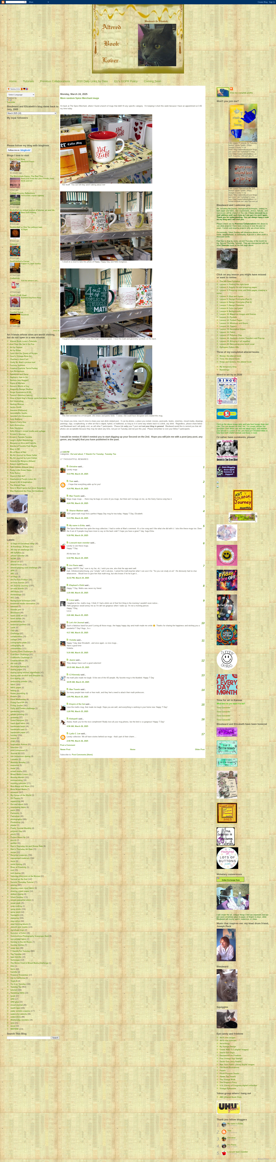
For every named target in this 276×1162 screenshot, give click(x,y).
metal (12, 768)
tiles (12, 966)
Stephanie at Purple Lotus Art (23, 479)
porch (13, 834)
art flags (14, 577)
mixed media (16, 771)
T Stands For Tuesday (20, 951)
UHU (12, 999)
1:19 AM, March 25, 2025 (77, 593)
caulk (12, 628)
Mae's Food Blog (17, 159)
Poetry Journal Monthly (20, 828)
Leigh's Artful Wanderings (21, 440)
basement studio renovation (22, 603)
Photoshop (15, 822)
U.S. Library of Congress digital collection (238, 1085)
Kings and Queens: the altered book (236, 362)
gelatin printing (17, 714)
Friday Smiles (16, 705)
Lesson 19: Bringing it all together (235, 341)
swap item (15, 948)
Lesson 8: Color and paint (231, 308)
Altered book (16, 565)
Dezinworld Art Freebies (230, 1055)
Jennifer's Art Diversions (21, 416)
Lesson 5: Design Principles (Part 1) (236, 299)
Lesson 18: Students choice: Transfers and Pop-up (242, 338)
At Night (24, 230)
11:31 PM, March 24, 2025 (78, 578)
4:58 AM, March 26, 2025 (77, 726)
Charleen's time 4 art (19, 359)
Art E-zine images (227, 1038)
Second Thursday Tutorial (21, 882)
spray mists (15, 909)
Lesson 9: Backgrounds (230, 311)
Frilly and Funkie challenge (22, 708)
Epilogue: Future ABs (229, 347)
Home (13, 81)
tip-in (12, 969)
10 (203, 623)
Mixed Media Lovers (19, 774)
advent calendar (17, 556)
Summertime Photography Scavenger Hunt (29, 936)
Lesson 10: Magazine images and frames (238, 314)
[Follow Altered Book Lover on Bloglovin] (33, 150)
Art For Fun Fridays (19, 580)
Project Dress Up (17, 837)
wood (12, 1026)
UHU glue (14, 1002)
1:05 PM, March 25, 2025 (77, 697)
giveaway (14, 717)
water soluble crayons (20, 1011)
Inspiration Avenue (18, 744)
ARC (12, 574)
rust (12, 870)
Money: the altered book (230, 356)
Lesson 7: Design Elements (232, 305)
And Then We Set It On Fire (22, 344)
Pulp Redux (15, 473)
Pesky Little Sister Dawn (20, 470)
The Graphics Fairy (228, 1082)
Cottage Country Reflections (22, 193)
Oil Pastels (15, 798)
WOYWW (14, 1029)
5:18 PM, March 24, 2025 (77, 535)
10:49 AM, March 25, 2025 (78, 682)
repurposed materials (19, 858)
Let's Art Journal (76, 622)
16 (203, 719)
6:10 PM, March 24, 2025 (77, 558)
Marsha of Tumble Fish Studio (23, 446)
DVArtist (13, 244)
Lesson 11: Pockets (228, 317)
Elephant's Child (76, 585)
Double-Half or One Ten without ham (26, 227)
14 (203, 689)
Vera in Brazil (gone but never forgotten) (28, 488)
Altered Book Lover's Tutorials (23, 341)
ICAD (12, 741)
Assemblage (15, 595)
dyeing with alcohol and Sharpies (25, 675)
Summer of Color (18, 933)
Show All (56, 330)
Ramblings (224, 370)
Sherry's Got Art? (17, 476)
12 (203, 660)
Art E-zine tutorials (228, 1040)
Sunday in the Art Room (21, 942)
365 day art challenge (19, 550)
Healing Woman (17, 404)
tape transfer (16, 957)
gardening (15, 711)
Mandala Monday (18, 762)
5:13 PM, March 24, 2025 (77, 518)
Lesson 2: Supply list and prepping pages (238, 287)
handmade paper (17, 732)
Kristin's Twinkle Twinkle (21, 437)
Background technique (20, 601)
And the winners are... (30, 281)
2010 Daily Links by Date (92, 81)
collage (13, 639)
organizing (15, 801)
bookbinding (16, 621)
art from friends (17, 583)
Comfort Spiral (16, 312)
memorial (14, 765)
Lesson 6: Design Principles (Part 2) (236, 302)
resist (12, 861)
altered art (14, 562)
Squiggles (15, 915)
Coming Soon (152, 81)
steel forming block (19, 924)
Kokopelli (73, 719)
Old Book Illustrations (229, 1067)
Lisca (71, 600)
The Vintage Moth (227, 1079)
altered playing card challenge (23, 568)
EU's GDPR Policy (126, 81)
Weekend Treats (27, 162)
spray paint (15, 912)
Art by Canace (16, 347)
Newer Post (65, 749)
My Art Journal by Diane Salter (23, 455)
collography (15, 646)
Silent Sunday (16, 897)
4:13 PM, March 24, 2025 (77, 474)
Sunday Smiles (17, 945)
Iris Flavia (73, 565)
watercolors (15, 1017)
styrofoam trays (17, 930)
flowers (13, 696)
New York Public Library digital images (237, 1064)
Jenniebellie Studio (18, 413)
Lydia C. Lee (74, 734)
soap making (16, 906)
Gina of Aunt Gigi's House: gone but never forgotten (33, 398)
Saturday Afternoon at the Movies (25, 876)
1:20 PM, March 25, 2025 (77, 711)
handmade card (17, 729)
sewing (13, 885)
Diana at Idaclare (17, 383)
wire (12, 1023)
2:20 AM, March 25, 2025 (77, 615)
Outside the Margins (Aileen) (22, 461)
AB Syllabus (15, 553)
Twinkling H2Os (17, 993)
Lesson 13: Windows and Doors (234, 323)
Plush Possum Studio (229, 1073)
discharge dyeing (18, 666)
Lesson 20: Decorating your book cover (237, 344)
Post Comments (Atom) (82, 755)
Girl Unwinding (16, 401)
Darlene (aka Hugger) (19, 380)
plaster (13, 825)
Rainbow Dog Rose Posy (31, 298)
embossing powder (19, 681)
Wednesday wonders (19, 1020)
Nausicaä (25, 315)
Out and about (16, 804)
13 (203, 675)
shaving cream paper (19, 891)
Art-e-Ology (225, 1043)
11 (203, 640)
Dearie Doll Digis (227, 1053)
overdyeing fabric (18, 807)
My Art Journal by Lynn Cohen (23, 458)
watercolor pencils (18, 1014)
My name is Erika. (77, 525)
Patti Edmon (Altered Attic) (22, 467)
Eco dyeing (15, 678)
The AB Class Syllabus (230, 281)
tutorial (13, 990)
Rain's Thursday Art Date (21, 849)
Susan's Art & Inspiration (21, 482)
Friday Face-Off (17, 702)
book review (15, 618)
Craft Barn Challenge (19, 654)
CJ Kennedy (74, 675)
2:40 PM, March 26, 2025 (77, 741)
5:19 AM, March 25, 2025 (77, 653)
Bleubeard (15, 613)
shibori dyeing (16, 894)
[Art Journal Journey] (243, 500)
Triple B (13, 981)
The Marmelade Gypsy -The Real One (26, 176)
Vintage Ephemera (228, 1088)
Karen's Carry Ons (18, 422)
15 (203, 704)
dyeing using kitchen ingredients (25, 672)
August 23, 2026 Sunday (31, 264)
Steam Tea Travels (228, 1076)
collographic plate (18, 642)
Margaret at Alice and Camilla (23, 443)
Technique (15, 960)
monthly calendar (18, 783)
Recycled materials (18, 855)
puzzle (13, 840)
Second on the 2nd (18, 879)
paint (12, 810)
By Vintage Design (228, 1046)
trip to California (17, 978)
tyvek (12, 996)
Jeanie (72, 660)
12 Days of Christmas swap (22, 544)
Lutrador (14, 759)
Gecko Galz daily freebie (230, 1061)
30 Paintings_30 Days (19, 547)
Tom (71, 481)
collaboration (16, 636)
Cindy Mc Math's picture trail (22, 362)
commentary (16, 648)
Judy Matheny (16, 419)
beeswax (14, 606)
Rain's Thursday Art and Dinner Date (26, 846)
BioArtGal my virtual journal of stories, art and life (32, 210)
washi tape (15, 1008)
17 (203, 734)
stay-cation (15, 921)
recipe (13, 852)
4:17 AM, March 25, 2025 (77, 633)
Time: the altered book (230, 359)
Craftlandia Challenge (20, 657)
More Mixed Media (18, 789)
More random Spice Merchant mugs (79, 98)
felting (13, 690)
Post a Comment (67, 745)
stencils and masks (19, 927)
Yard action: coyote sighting (32, 196)
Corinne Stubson (17, 365)
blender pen (15, 610)
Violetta (72, 640)
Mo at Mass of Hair (18, 452)
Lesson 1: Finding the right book (234, 284)
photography (16, 819)
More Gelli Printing (28, 213)
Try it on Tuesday (18, 984)
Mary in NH (15, 449)
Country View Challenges (21, 651)
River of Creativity (18, 867)
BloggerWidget (263, 1159)
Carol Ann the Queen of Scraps (24, 353)
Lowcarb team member (79, 543)
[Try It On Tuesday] (243, 517)
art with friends (17, 588)
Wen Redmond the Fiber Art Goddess (26, 491)
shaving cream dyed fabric (22, 888)
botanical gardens (18, 624)
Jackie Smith (15, 407)
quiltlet (13, 843)
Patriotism (15, 816)
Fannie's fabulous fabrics (21, 395)
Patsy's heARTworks (19, 464)
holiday (13, 735)
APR (12, 571)
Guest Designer (17, 720)
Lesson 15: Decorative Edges (232, 329)
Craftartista (15, 278)
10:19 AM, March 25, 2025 (78, 667)
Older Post (200, 749)
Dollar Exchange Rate (230, 880)
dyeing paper (16, 669)
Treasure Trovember (19, 975)
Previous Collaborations (55, 81)
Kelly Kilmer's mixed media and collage (27, 431)
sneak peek (15, 903)
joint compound (17, 750)
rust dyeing (15, 873)
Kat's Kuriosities (17, 425)
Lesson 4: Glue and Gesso (231, 296)
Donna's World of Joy (19, 386)
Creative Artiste (17, 660)
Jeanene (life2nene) (18, 410)
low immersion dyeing (20, 756)
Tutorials (28, 81)
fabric (13, 684)
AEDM (13, 559)
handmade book (17, 726)
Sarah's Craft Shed (18, 295)
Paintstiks (14, 813)
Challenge (14, 633)
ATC (12, 598)
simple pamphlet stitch (20, 900)
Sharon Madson (76, 511)
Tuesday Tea (15, 987)
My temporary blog (228, 367)
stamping (14, 918)
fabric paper (15, 687)
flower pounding (17, 693)
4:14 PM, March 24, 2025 (77, 489)
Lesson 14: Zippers (228, 326)
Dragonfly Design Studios (21, 389)
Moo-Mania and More (19, 786)
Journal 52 (15, 753)
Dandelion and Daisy (19, 374)
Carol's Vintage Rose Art (21, 356)
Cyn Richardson (17, 371)
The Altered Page (17, 485)
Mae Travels (74, 496)
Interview (14, 747)
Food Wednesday (18, 699)
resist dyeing (16, 864)
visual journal (16, 1005)
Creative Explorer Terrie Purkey (24, 368)
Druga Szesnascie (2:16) (20, 392)
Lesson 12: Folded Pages (231, 320)
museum (14, 792)
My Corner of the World (20, 795)
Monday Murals (17, 777)
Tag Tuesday (16, 954)
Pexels (223, 1070)
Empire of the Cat (77, 704)
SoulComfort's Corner (19, 261)
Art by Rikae (15, 350)
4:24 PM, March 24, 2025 (77, 503)
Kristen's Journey (17, 434)
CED (12, 631)
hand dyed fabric (17, 723)
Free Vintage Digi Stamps (231, 1058)
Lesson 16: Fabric (227, 332)
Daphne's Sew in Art (19, 377)
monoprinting (16, 780)
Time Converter (223, 708)
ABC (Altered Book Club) (230, 1097)
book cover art (16, 616)
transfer (13, 972)
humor (13, 738)
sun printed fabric (18, 939)
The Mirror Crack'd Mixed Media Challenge (29, 963)
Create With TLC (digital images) (234, 1050)
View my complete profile (241, 93)
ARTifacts (14, 592)
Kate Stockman (16, 428)
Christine (73, 466)
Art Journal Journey (19, 586)
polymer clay (16, 831)
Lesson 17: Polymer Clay (231, 335)
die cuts (14, 663)
